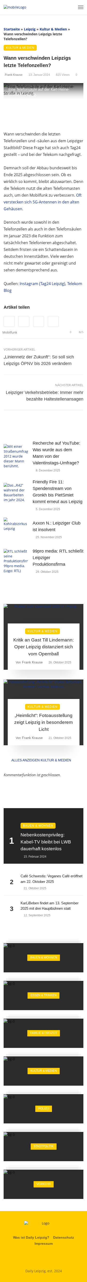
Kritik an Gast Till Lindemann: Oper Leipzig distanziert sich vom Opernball (43, 646)
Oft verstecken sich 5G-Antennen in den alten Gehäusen (43, 201)
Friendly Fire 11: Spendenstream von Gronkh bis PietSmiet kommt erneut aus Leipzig (57, 491)
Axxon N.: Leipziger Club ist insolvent (56, 526)
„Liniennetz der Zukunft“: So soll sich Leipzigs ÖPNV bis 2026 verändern (39, 360)
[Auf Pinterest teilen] (38, 321)
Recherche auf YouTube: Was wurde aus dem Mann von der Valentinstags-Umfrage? (56, 453)
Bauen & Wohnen (38, 825)
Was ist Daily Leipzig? (31, 1237)
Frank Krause (13, 75)
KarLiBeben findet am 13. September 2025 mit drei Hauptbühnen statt (50, 906)
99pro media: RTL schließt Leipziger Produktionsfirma (58, 558)
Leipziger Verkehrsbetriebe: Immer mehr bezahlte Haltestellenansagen (44, 396)
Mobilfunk (9, 332)
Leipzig (30, 29)
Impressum (44, 1243)
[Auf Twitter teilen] (23, 321)
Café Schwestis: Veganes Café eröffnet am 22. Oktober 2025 (51, 879)
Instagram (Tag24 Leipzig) (42, 283)
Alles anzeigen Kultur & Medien (41, 760)
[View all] (43, 957)
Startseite (12, 29)
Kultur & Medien (53, 29)
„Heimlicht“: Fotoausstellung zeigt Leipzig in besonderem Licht (43, 722)
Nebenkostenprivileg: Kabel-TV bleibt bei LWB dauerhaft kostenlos (46, 841)
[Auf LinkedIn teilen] (53, 321)
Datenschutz (63, 1237)
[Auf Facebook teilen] (9, 321)
